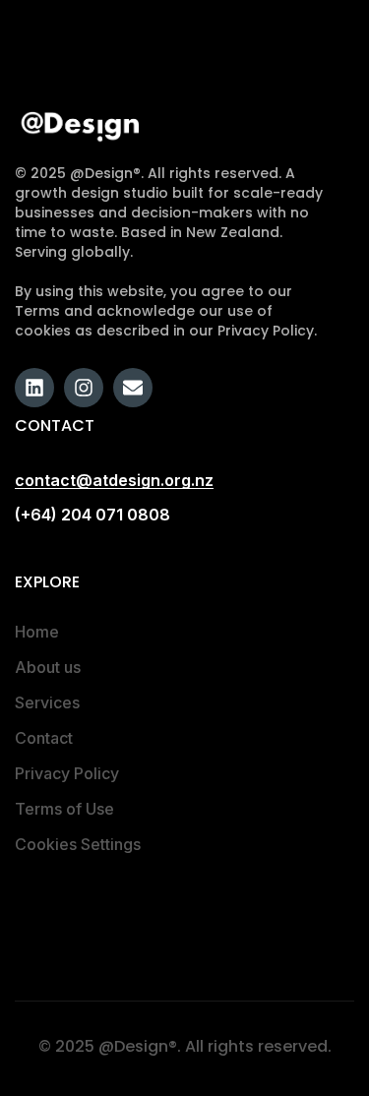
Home (37, 631)
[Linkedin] (34, 387)
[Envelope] (133, 387)
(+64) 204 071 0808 (92, 514)
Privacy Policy (67, 773)
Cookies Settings (78, 844)
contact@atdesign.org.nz (114, 480)
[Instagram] (83, 387)
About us (48, 667)
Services (47, 702)
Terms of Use (64, 809)
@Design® (137, 1046)
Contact (44, 738)
